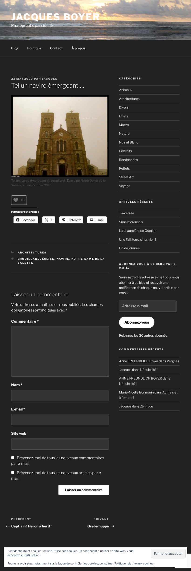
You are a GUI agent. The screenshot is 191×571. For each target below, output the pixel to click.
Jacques (50, 78)
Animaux (126, 90)
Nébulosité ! (148, 370)
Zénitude (146, 406)
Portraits (125, 151)
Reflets (124, 168)
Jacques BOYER (55, 17)
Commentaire (25, 321)
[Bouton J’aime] (15, 200)
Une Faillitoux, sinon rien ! (137, 239)
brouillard (29, 258)
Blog (14, 48)
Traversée (126, 213)
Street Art (126, 177)
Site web (18, 433)
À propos (78, 48)
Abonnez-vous (136, 322)
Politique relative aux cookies (133, 563)
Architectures (32, 252)
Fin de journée (129, 248)
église (48, 258)
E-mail (18, 409)
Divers (124, 107)
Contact (56, 48)
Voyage (124, 186)
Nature (124, 133)
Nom (16, 385)
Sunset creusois (131, 222)
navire (63, 258)
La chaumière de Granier (137, 231)
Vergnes (173, 361)
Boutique (34, 48)
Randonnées (128, 160)
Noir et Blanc (128, 142)
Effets (123, 116)
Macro (124, 125)
